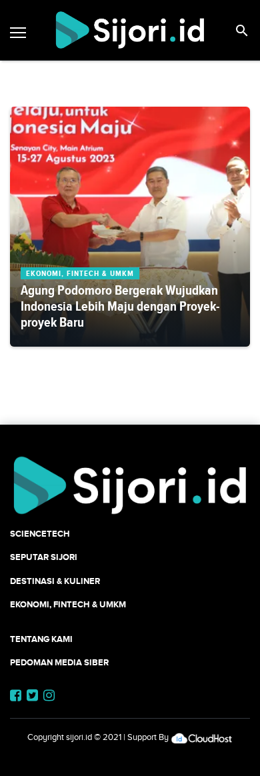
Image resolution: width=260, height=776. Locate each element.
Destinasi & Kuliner (55, 581)
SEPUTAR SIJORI (43, 557)
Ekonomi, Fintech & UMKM (68, 604)
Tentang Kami (41, 639)
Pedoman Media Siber (59, 662)
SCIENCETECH (40, 534)
